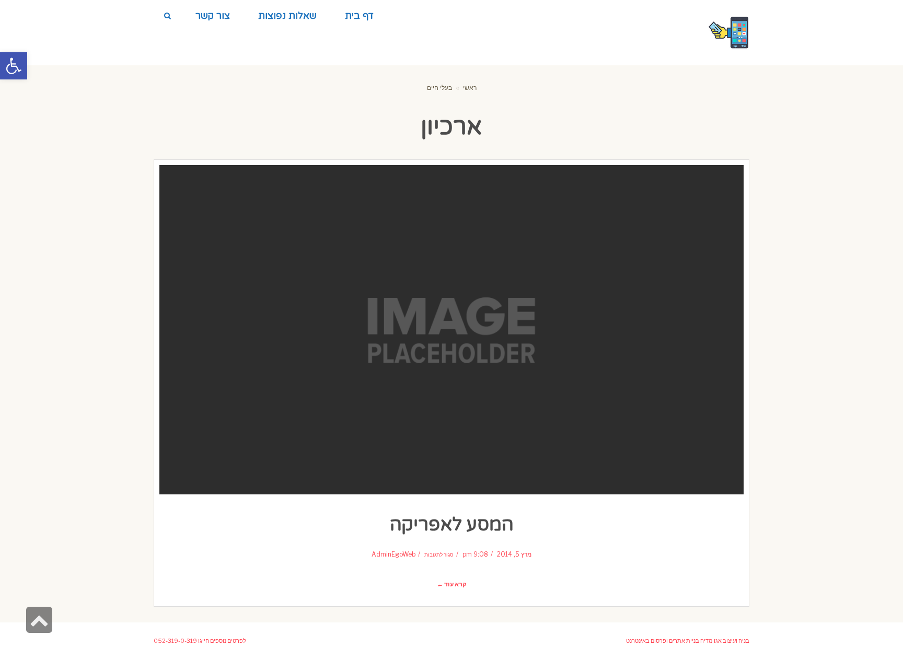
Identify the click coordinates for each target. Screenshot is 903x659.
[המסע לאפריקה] (451, 330)
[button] (13, 65)
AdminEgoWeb (393, 554)
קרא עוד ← (452, 584)
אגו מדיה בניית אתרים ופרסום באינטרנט (674, 640)
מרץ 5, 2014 (514, 554)
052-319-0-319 (175, 640)
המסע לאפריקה (452, 525)
